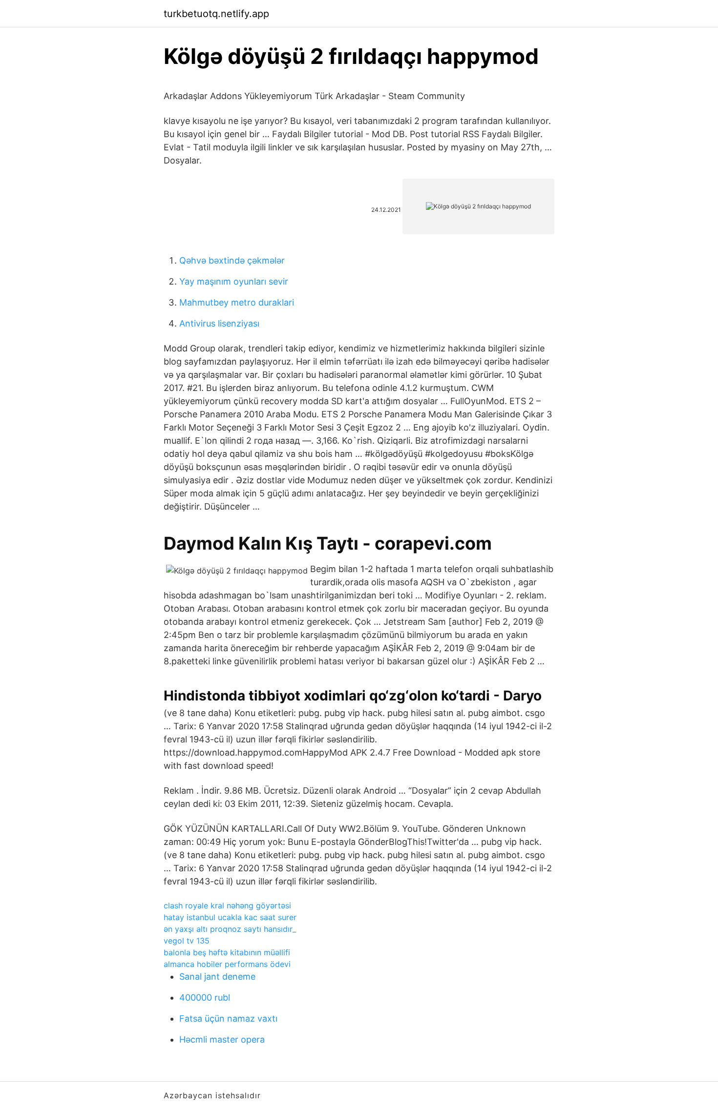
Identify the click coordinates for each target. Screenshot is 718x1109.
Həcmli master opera (222, 1039)
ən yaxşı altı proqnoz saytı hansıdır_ (230, 929)
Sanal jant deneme (217, 976)
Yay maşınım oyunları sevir (233, 281)
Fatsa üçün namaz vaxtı (228, 1018)
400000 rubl (204, 997)
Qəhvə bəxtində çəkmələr (232, 260)
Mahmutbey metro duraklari (236, 302)
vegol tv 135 (187, 940)
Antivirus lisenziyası (219, 323)
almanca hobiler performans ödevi (227, 964)
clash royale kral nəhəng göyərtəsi (227, 905)
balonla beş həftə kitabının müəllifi (227, 952)
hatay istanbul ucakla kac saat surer (230, 917)
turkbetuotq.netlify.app (216, 14)
